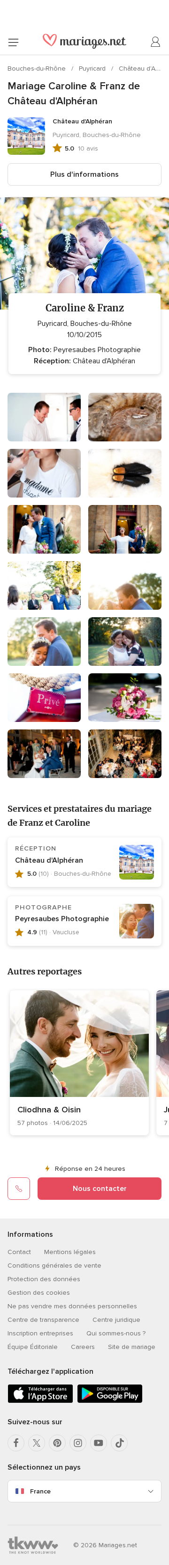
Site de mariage (131, 1347)
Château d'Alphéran (49, 860)
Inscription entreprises (40, 1333)
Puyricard (93, 68)
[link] (79, 1062)
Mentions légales (70, 1252)
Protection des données (44, 1279)
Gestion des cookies (39, 1293)
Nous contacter (100, 1188)
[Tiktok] (119, 1443)
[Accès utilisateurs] (156, 42)
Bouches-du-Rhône (38, 68)
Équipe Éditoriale (33, 1347)
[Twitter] (36, 1443)
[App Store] (40, 1401)
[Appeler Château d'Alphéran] (19, 1188)
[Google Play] (110, 1401)
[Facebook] (16, 1443)
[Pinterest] (57, 1443)
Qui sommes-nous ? (116, 1333)
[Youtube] (98, 1443)
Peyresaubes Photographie (62, 918)
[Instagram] (77, 1443)
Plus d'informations (84, 174)
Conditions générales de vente (54, 1265)
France (40, 1491)
